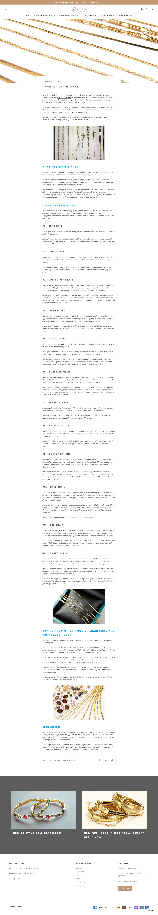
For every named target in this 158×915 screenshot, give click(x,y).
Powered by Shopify (16, 909)
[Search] (147, 9)
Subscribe (125, 888)
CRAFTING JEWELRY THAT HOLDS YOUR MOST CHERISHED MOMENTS (79, 2)
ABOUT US (78, 868)
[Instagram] (14, 878)
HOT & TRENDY (126, 15)
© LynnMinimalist (16, 906)
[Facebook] (9, 878)
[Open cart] (152, 9)
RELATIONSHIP (107, 15)
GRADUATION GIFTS (68, 15)
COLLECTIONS (89, 15)
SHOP (27, 15)
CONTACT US (79, 872)
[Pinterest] (19, 878)
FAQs (76, 875)
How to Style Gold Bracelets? (37, 833)
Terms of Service (81, 882)
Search (77, 879)
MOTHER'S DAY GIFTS (44, 15)
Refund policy (80, 886)
